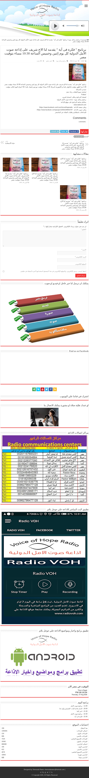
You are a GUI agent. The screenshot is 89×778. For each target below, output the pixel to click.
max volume (83, 26)
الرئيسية (84, 40)
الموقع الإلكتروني (80, 264)
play (55, 26)
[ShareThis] (34, 389)
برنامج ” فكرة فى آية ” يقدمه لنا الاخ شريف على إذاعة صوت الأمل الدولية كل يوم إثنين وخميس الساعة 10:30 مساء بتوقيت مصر (72, 145)
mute (64, 26)
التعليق (83, 229)
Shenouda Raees (38, 769)
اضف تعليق (49, 61)
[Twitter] (46, 389)
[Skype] (38, 389)
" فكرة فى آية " (79, 136)
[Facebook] (51, 389)
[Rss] (55, 389)
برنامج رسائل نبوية (74, 40)
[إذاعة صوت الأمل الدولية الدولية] (44, 10)
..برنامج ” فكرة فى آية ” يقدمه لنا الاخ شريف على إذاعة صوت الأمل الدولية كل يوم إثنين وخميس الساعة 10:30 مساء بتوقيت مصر (16, 177)
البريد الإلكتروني (80, 257)
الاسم (84, 250)
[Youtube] (42, 389)
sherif (82, 61)
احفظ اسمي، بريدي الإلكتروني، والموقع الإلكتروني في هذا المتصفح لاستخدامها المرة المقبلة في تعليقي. (53, 271)
